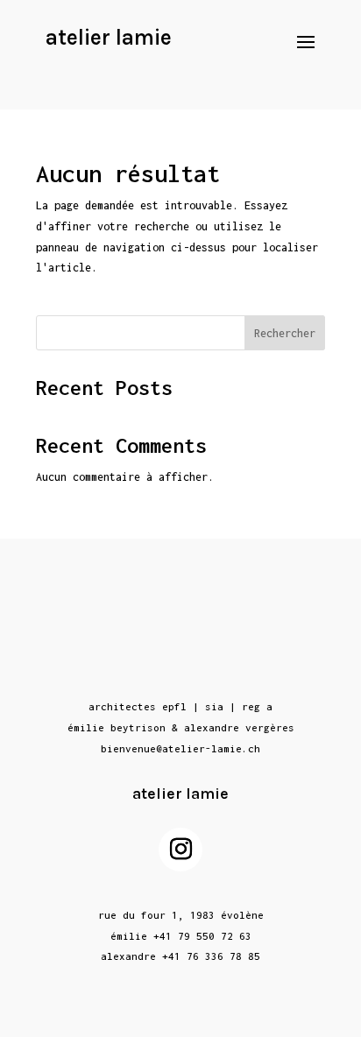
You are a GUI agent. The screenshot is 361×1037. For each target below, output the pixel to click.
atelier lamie (109, 37)
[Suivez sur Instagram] (180, 849)
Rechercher (284, 333)
